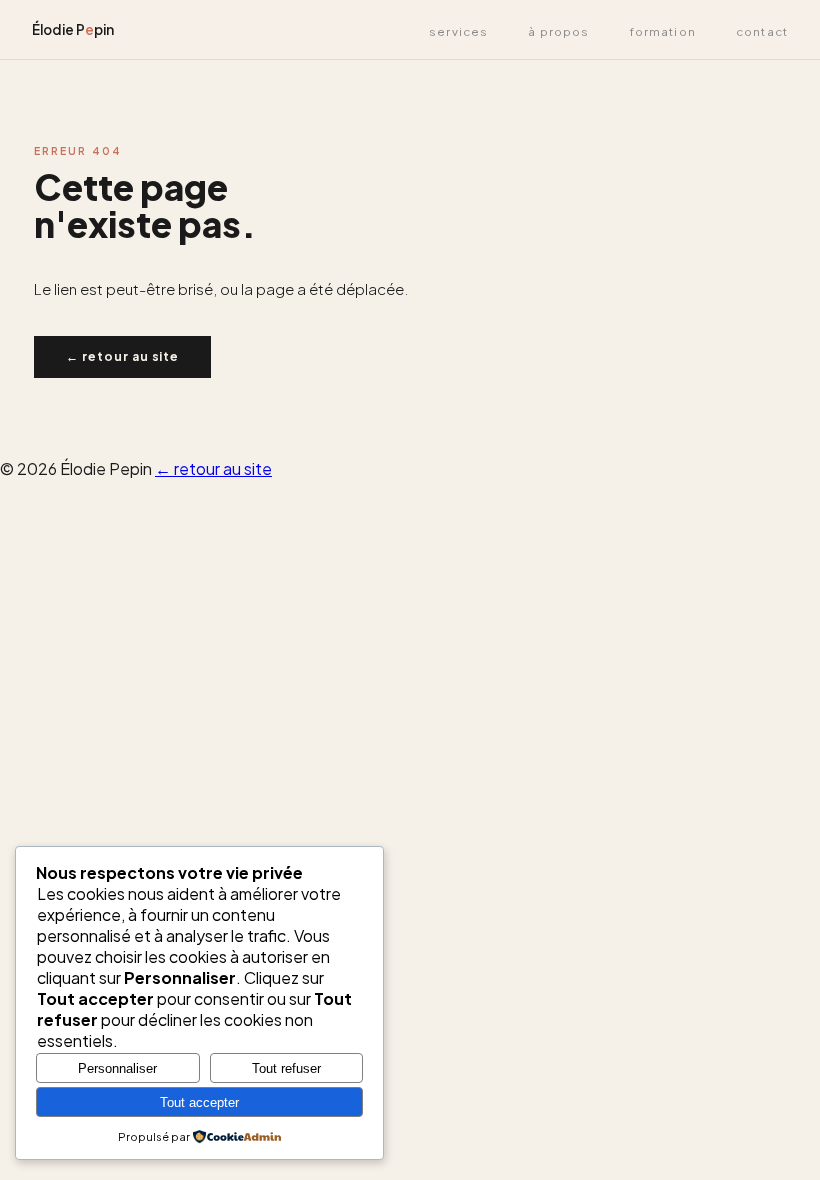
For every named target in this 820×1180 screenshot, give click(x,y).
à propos (558, 31)
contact (762, 31)
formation (663, 31)
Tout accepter (199, 1102)
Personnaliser (117, 1068)
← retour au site (122, 356)
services (458, 31)
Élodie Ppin (73, 29)
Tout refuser (286, 1068)
